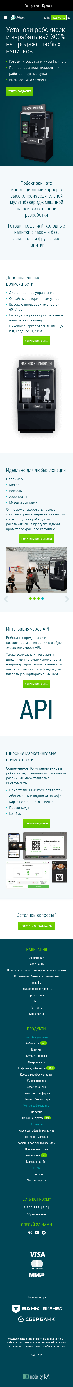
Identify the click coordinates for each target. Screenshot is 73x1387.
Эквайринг (36, 1174)
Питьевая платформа (36, 1093)
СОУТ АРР (36, 1354)
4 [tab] (43, 599)
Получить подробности (36, 539)
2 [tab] (35, 599)
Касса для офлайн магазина (36, 1130)
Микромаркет (36, 1062)
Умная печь (36, 1155)
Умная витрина (36, 1080)
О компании (36, 958)
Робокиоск (35, 1043)
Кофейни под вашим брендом (37, 1143)
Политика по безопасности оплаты (36, 976)
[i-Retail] (18, 17)
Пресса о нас (36, 995)
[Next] (67, 599)
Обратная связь (36, 1214)
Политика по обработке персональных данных (36, 970)
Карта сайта (36, 1014)
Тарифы (36, 983)
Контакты (36, 1007)
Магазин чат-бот (36, 1161)
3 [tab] (39, 599)
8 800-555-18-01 (36, 1207)
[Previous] (6, 599)
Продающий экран (36, 1149)
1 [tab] (31, 599)
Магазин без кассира (36, 1099)
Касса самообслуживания (36, 1074)
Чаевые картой (36, 1180)
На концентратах (35, 1118)
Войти (47, 17)
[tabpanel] (36, 570)
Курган (47, 5)
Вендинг (36, 1049)
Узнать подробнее (19, 91)
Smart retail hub (36, 1087)
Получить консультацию (36, 926)
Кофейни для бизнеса (35, 1068)
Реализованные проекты (37, 989)
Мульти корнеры (36, 1056)
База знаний (36, 964)
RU (68, 17)
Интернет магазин (36, 1137)
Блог (36, 1001)
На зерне (36, 1112)
